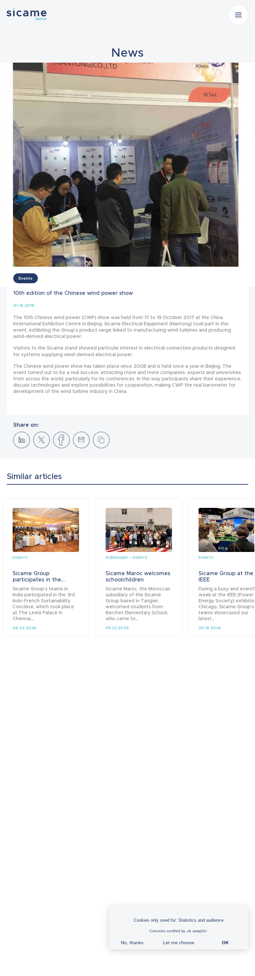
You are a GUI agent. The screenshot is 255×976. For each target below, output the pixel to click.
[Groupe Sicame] (26, 14)
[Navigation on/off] (238, 15)
